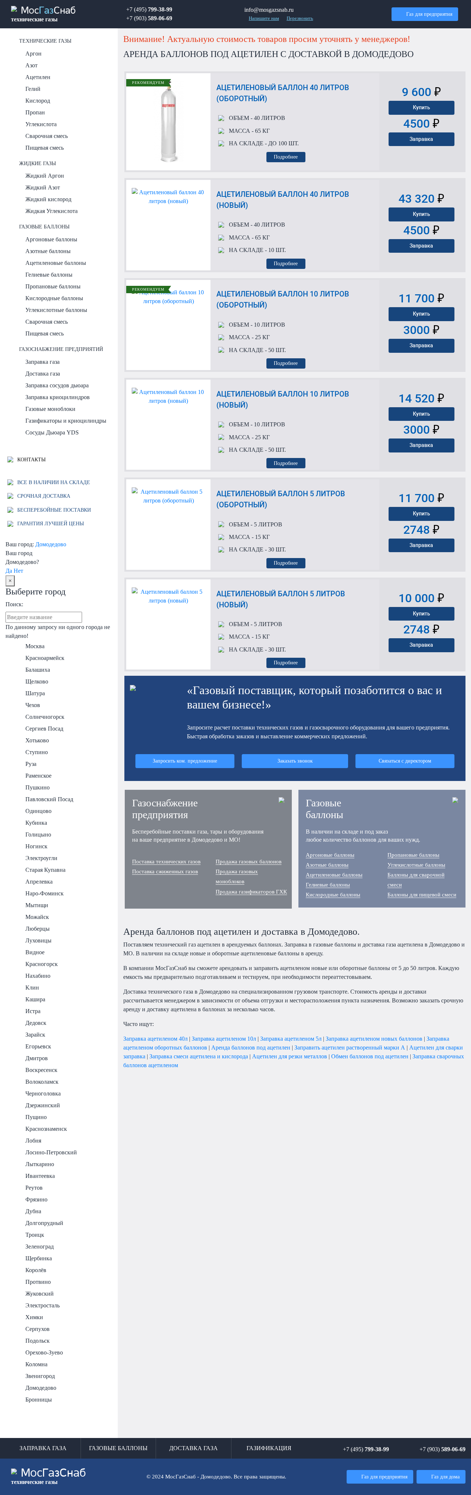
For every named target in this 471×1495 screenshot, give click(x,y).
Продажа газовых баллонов (248, 861)
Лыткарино (39, 1164)
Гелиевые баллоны (48, 274)
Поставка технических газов (166, 861)
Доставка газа (42, 373)
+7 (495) (149, 9)
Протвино (38, 1282)
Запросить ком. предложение (185, 761)
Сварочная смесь (46, 136)
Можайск (37, 917)
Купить (421, 107)
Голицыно (38, 834)
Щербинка (38, 1258)
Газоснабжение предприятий (61, 349)
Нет (18, 571)
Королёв (35, 1270)
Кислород (37, 100)
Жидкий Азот (42, 187)
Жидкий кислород (48, 199)
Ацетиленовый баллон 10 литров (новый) (282, 399)
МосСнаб (43, 14)
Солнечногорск (44, 717)
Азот (31, 65)
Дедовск (35, 1023)
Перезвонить (300, 18)
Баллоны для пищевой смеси (421, 895)
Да (9, 571)
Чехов (32, 705)
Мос (48, 1476)
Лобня (33, 1140)
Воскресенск (41, 1070)
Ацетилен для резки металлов (289, 1056)
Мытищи (36, 905)
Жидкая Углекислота (51, 211)
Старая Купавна (45, 870)
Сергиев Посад (44, 728)
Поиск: (14, 604)
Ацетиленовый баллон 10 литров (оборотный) (282, 299)
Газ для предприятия (429, 14)
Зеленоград (39, 1246)
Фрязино (36, 1199)
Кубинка (36, 823)
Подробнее (286, 157)
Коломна (36, 1364)
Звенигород (40, 1376)
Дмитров (36, 1058)
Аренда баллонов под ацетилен (250, 1047)
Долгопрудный (44, 1223)
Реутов (34, 1188)
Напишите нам (264, 18)
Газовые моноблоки (50, 409)
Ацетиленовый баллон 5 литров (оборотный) (280, 499)
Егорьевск (38, 1046)
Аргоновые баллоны (51, 239)
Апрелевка (39, 881)
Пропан (35, 112)
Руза (30, 764)
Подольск (37, 1341)
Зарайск (35, 1034)
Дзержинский (42, 1105)
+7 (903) (149, 18)
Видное (35, 952)
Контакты (31, 459)
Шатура (35, 693)
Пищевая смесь (44, 148)
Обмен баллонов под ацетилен (369, 1056)
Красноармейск (44, 658)
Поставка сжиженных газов (165, 871)
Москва (35, 646)
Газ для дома (445, 1477)
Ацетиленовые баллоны (55, 263)
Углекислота (41, 124)
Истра (32, 1011)
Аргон (33, 53)
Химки (34, 1317)
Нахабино (37, 976)
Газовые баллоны (44, 227)
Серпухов (37, 1329)
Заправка (421, 139)
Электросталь (42, 1305)
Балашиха (37, 670)
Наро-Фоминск (44, 893)
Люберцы (37, 929)
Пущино (36, 1117)
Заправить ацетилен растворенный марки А (349, 1047)
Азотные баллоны (48, 251)
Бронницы (38, 1399)
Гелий (32, 89)
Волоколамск (42, 1082)
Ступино (36, 752)
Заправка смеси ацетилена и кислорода (198, 1056)
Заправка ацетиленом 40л (155, 1039)
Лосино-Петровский (51, 1152)
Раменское (38, 776)
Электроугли (41, 858)
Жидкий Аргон (44, 176)
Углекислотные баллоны (56, 310)
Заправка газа (42, 362)
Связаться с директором (405, 761)
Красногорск (41, 964)
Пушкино (37, 787)
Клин (32, 987)
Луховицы (38, 940)
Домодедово (50, 544)
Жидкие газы (37, 163)
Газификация (269, 1448)
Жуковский (39, 1293)
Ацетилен (37, 77)
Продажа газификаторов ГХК (251, 892)
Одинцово (38, 811)
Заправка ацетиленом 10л (224, 1039)
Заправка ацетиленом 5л (291, 1039)
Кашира (35, 999)
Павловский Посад (49, 799)
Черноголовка (43, 1093)
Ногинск (36, 846)
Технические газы (45, 41)
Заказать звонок (295, 761)
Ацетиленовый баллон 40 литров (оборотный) (282, 93)
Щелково (36, 681)
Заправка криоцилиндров (57, 397)
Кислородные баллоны (54, 298)
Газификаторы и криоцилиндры (65, 421)
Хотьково (37, 740)
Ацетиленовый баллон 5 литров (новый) (280, 599)
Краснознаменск (46, 1129)
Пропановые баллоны (53, 286)
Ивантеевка (40, 1176)
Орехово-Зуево (44, 1352)
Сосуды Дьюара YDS (52, 432)
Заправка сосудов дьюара (57, 385)
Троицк (34, 1235)
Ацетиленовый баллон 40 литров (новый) (282, 200)
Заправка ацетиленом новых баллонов (374, 1039)
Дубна (33, 1211)
